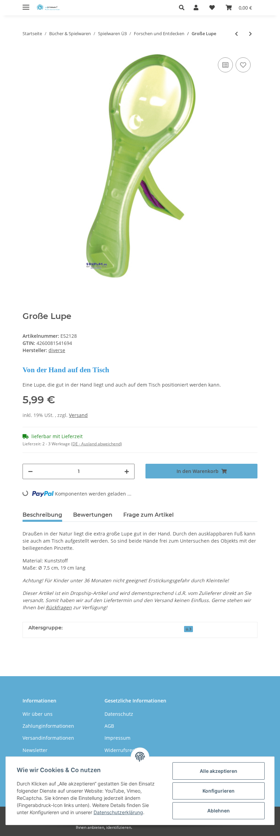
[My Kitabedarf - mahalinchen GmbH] (49, 7)
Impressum (117, 738)
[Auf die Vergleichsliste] (225, 64)
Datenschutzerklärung (118, 812)
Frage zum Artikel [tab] (148, 515)
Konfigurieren (218, 791)
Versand (78, 415)
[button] (183, 7)
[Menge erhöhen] (126, 471)
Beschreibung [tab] (42, 515)
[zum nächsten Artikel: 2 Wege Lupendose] (250, 33)
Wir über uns (38, 714)
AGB (109, 726)
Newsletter (35, 750)
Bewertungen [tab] (92, 515)
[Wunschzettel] (212, 7)
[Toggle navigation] (26, 4)
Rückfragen (59, 607)
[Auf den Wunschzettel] (243, 64)
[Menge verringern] (30, 471)
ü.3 (188, 629)
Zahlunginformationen (48, 726)
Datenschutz (118, 714)
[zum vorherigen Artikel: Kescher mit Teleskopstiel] (236, 33)
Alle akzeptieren (218, 771)
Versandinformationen (48, 738)
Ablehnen (218, 810)
